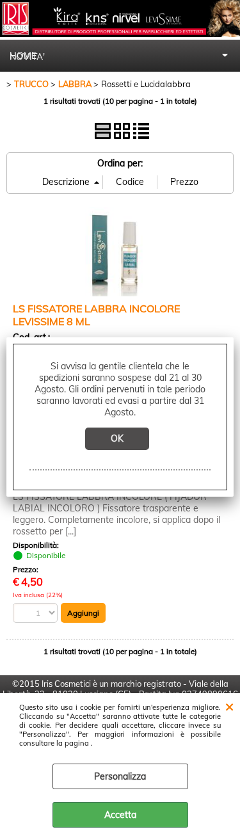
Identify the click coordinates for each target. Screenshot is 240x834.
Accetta (120, 815)
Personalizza (120, 776)
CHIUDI (229, 706)
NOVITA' (27, 57)
